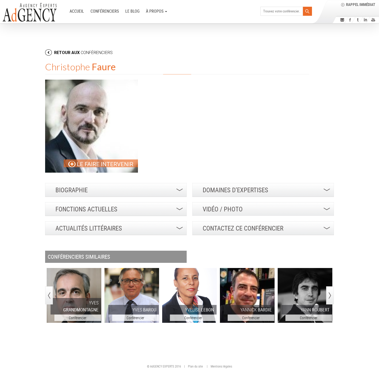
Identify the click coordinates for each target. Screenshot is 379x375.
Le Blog (132, 11)
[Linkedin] (365, 20)
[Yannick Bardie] (247, 295)
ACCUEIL (77, 11)
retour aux (83, 52)
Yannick (256, 310)
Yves (80, 306)
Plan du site (195, 366)
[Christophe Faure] (91, 126)
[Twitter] (358, 20)
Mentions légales (221, 366)
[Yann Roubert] (305, 295)
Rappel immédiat (360, 4)
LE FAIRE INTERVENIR (104, 164)
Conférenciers (104, 11)
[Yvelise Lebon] (189, 295)
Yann (315, 310)
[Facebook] (350, 20)
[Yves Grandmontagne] (74, 295)
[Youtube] (373, 20)
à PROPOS (155, 11)
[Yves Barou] (131, 295)
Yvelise (199, 310)
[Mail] (342, 20)
